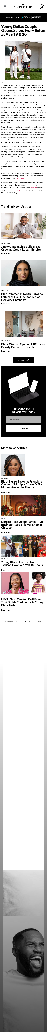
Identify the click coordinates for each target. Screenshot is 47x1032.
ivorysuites (21, 178)
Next (40, 621)
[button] (5, 6)
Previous (9, 621)
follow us (33, 188)
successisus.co (15, 190)
